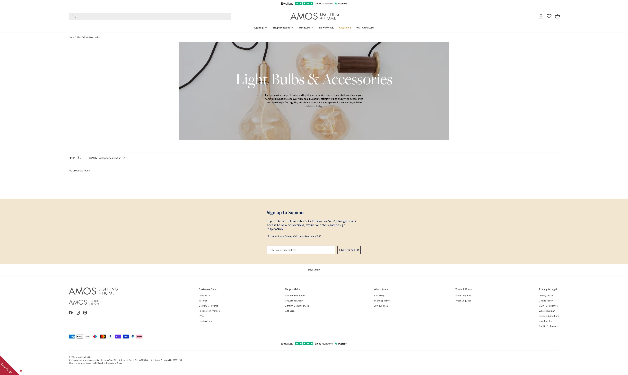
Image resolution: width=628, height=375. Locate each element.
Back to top (314, 269)
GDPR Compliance (548, 305)
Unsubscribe (545, 320)
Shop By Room (281, 27)
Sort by (93, 157)
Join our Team (381, 305)
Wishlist (203, 300)
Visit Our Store (365, 27)
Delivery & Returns (208, 305)
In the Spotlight (382, 300)
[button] (557, 16)
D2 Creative (100, 363)
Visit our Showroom (295, 295)
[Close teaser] (21, 371)
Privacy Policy (546, 295)
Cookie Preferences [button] (549, 326)
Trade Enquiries (463, 295)
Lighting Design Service (297, 305)
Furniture (304, 27)
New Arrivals (326, 27)
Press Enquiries (463, 300)
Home (71, 37)
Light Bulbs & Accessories (88, 37)
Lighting (258, 27)
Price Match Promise (209, 310)
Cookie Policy (546, 300)
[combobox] (150, 16)
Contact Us (204, 295)
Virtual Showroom (294, 300)
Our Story (379, 295)
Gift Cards (290, 310)
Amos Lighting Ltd (83, 357)
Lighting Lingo (206, 320)
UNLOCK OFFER (349, 250)
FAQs (201, 315)
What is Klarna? (547, 310)
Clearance (345, 27)
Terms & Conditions (549, 315)
